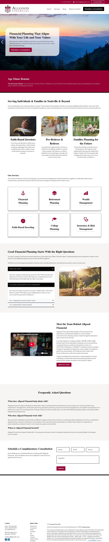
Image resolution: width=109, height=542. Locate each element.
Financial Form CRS (55, 524)
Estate (32, 530)
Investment (33, 528)
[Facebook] (6, 539)
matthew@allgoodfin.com (82, 2)
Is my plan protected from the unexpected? (24, 284)
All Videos (32, 541)
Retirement (33, 526)
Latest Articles (34, 539)
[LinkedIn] (9, 539)
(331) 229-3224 (67, 2)
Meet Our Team (64, 364)
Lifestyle (32, 537)
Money (32, 535)
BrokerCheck (86, 527)
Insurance (33, 531)
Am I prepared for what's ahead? (20, 305)
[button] (49, 8)
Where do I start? (15, 269)
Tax (31, 533)
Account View (97, 2)
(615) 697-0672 (13, 528)
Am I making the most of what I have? (22, 300)
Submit (61, 468)
